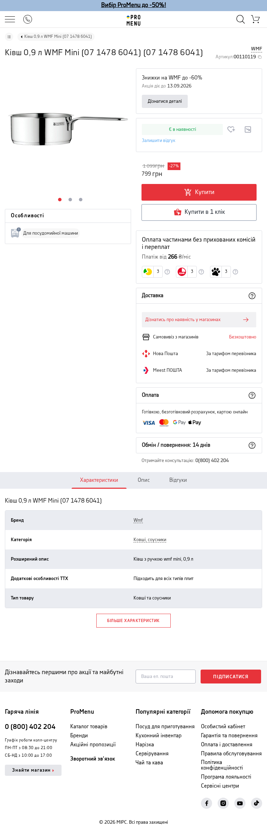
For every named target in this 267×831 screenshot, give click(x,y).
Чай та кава (149, 762)
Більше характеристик (133, 621)
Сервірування (152, 753)
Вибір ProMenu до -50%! (133, 5)
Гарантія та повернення (229, 735)
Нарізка (145, 744)
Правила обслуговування (231, 753)
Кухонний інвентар (158, 735)
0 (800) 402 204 (30, 727)
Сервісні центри (220, 786)
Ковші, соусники (150, 539)
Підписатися (231, 676)
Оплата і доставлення (226, 744)
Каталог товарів (88, 726)
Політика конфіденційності (222, 765)
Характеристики (99, 480)
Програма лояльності (226, 777)
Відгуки (178, 480)
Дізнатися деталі (165, 101)
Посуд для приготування (165, 726)
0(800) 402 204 (212, 460)
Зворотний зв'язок (92, 759)
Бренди (79, 735)
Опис (144, 480)
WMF (256, 49)
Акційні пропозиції (93, 744)
